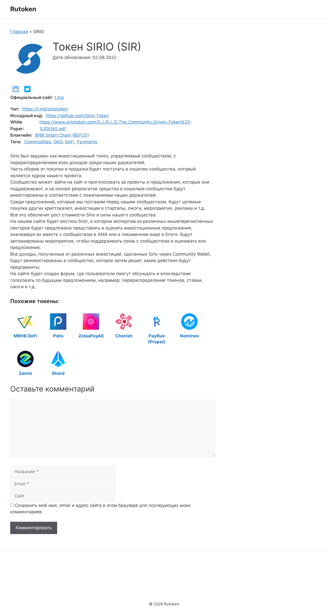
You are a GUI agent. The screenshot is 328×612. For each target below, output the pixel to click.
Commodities (37, 141)
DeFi (69, 141)
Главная (19, 31)
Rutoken (23, 9)
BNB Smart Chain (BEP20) (62, 135)
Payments (87, 141)
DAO (58, 141)
